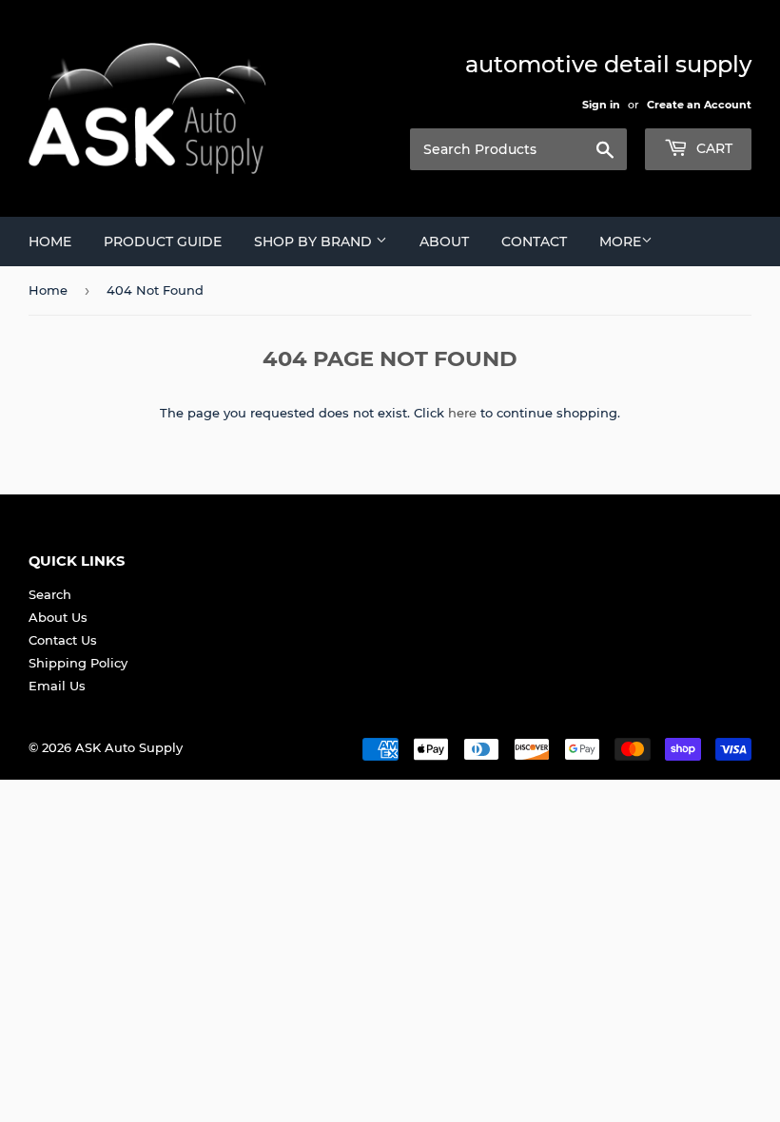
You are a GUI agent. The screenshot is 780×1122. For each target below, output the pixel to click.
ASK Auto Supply (129, 747)
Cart (712, 148)
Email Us (57, 685)
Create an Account (699, 104)
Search (50, 594)
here (462, 412)
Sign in (601, 104)
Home (50, 241)
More (620, 241)
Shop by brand (315, 241)
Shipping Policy (78, 662)
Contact (534, 241)
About (444, 241)
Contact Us (63, 640)
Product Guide (163, 241)
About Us (58, 617)
